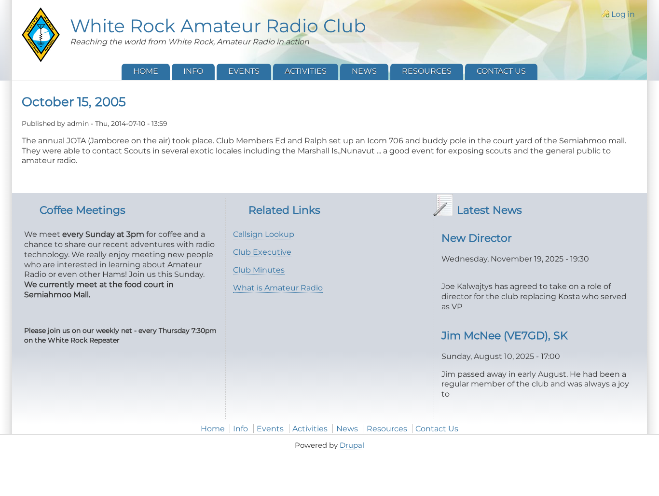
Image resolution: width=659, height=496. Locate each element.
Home (213, 428)
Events (270, 428)
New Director (476, 238)
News (347, 428)
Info (240, 428)
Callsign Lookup (263, 234)
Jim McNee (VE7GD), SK (504, 335)
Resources (387, 428)
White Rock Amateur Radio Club (218, 25)
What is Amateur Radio (278, 287)
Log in (623, 14)
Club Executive (262, 252)
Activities (310, 428)
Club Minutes (259, 270)
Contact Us (436, 428)
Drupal (352, 445)
